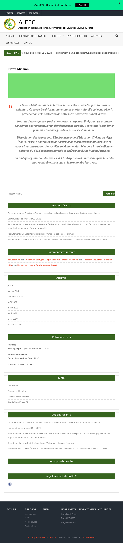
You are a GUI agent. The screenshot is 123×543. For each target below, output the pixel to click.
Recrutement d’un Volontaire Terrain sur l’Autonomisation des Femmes (41, 233)
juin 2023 (12, 285)
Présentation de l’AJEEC (32, 36)
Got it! (82, 5)
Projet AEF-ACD (69, 514)
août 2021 (12, 302)
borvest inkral (14, 259)
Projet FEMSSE (68, 518)
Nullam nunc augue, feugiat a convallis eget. (46, 259)
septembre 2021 (15, 296)
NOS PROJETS (68, 509)
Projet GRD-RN (68, 522)
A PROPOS (30, 509)
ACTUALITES (104, 509)
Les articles (12, 42)
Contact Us (33, 13)
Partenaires (30, 526)
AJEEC (26, 22)
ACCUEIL (11, 509)
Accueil (9, 13)
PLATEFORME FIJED (77, 36)
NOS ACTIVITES (87, 509)
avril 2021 (12, 313)
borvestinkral (72, 259)
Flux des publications (17, 391)
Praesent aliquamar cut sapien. (98, 259)
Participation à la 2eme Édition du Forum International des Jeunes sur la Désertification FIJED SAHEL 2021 (57, 239)
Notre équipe (31, 521)
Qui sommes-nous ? (31, 516)
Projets (56, 36)
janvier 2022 (13, 291)
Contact (29, 42)
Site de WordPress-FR (18, 402)
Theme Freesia (88, 537)
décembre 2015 (15, 324)
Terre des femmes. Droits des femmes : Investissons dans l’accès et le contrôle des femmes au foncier (54, 213)
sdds (10, 265)
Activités (96, 36)
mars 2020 (13, 318)
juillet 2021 (13, 307)
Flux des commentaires (18, 396)
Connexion (13, 385)
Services (21, 13)
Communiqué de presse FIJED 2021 (27, 52)
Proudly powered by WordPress (42, 537)
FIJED (46, 509)
